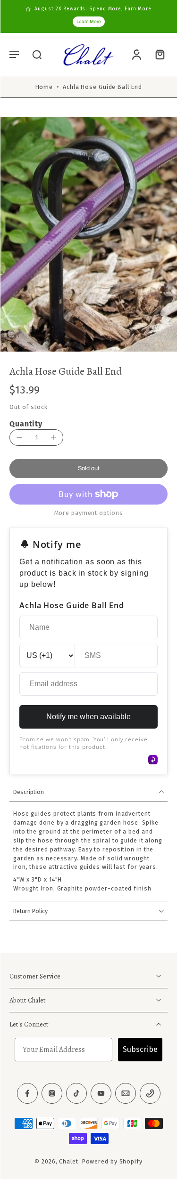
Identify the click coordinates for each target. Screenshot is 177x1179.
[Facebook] (27, 1093)
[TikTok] (76, 1093)
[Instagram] (52, 1093)
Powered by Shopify (112, 1161)
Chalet (68, 1161)
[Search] (36, 54)
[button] (14, 54)
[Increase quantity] (53, 437)
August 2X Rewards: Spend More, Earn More (93, 9)
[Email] (125, 1093)
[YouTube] (101, 1093)
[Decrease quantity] (19, 437)
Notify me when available (88, 717)
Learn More (88, 21)
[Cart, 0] (157, 54)
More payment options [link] (88, 513)
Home (44, 86)
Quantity (25, 423)
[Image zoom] (88, 234)
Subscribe (140, 1049)
